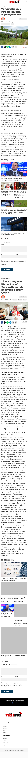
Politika (4, 717)
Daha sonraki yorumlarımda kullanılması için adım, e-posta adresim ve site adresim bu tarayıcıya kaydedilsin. (13, 263)
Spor (4, 715)
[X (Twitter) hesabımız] (14, 687)
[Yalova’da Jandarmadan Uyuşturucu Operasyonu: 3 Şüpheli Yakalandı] (20, 605)
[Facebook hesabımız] (12, 687)
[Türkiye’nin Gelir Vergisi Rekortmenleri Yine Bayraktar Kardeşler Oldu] (14, 224)
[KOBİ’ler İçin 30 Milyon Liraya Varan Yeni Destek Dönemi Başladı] (14, 569)
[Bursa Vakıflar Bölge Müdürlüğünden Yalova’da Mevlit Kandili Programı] (20, 586)
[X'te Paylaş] (5, 47)
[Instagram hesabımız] (16, 687)
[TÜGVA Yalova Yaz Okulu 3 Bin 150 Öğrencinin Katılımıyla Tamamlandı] (14, 629)
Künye (4, 725)
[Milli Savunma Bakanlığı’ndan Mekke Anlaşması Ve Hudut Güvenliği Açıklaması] (7, 203)
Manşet (20, 299)
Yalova (24, 299)
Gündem (8, 24)
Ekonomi (5, 713)
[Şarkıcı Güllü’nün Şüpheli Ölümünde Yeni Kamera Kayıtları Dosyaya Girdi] (7, 586)
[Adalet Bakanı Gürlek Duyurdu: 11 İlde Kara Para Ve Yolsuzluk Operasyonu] (7, 604)
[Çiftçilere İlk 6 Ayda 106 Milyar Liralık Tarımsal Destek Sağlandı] (20, 203)
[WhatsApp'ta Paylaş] (7, 47)
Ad (2, 254)
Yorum (3, 244)
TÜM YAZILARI (23, 19)
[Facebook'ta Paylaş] (2, 47)
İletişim (4, 729)
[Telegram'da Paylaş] (10, 47)
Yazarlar (5, 723)
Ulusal (12, 24)
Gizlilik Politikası (6, 727)
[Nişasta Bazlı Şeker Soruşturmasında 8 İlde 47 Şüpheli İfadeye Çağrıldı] (14, 169)
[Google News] (24, 47)
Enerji (3, 24)
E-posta (17, 254)
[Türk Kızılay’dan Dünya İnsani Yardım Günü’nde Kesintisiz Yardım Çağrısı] (7, 185)
